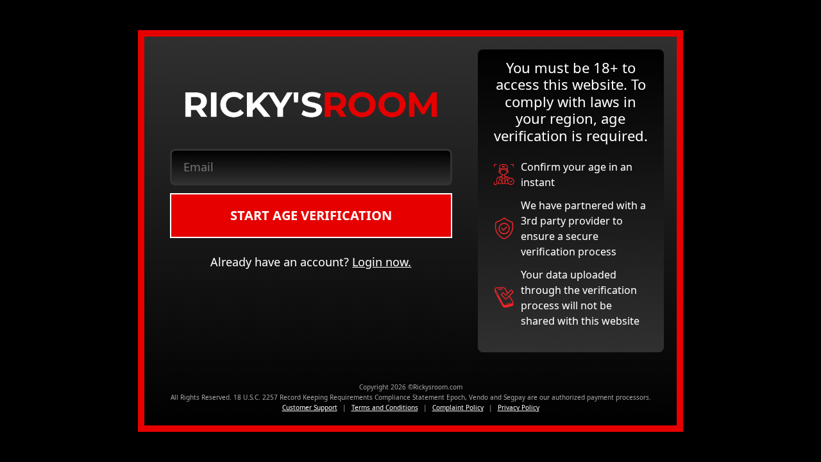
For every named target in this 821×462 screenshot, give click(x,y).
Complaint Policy (458, 407)
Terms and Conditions (384, 407)
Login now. (381, 262)
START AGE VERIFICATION (311, 215)
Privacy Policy (518, 407)
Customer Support (309, 407)
